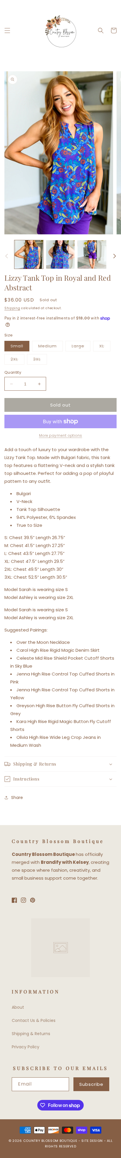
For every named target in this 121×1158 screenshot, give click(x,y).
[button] (7, 30)
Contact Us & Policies (34, 1020)
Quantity (12, 372)
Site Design (92, 1140)
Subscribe (91, 1084)
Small (20, 347)
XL (104, 347)
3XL (40, 360)
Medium (50, 347)
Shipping (12, 308)
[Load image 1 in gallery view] (28, 254)
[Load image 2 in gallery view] (60, 254)
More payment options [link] (60, 435)
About (18, 1007)
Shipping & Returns (31, 1034)
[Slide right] (114, 256)
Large (81, 347)
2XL (17, 360)
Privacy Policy (25, 1047)
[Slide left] (6, 256)
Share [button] (17, 797)
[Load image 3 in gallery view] (92, 254)
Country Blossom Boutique (51, 1140)
